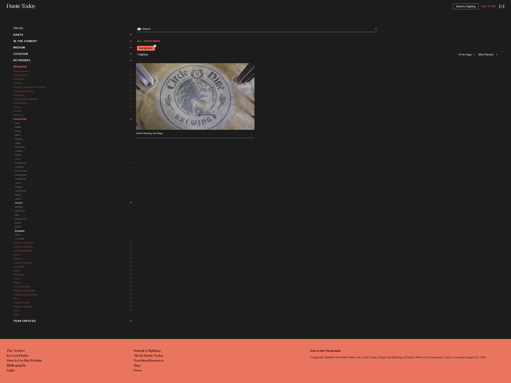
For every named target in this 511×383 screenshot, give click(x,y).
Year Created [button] (24, 320)
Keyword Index (18, 355)
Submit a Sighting (147, 350)
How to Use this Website (24, 360)
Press (138, 370)
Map (137, 365)
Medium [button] (19, 47)
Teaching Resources (149, 360)
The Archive (16, 350)
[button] (501, 6)
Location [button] (20, 53)
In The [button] (25, 41)
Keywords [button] (21, 60)
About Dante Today (149, 355)
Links (11, 370)
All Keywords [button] (20, 66)
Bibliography (16, 365)
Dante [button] (18, 34)
